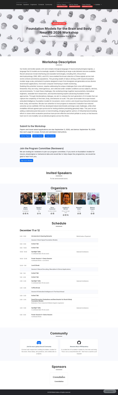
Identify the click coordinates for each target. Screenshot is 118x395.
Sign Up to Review (26, 160)
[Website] (23, 213)
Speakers (26, 5)
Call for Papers (62, 5)
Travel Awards (87, 5)
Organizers (33, 5)
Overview (19, 5)
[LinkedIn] (25, 213)
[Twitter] (27, 213)
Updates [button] (97, 4)
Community (48, 5)
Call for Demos (74, 5)
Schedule (41, 5)
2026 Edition (109, 391)
